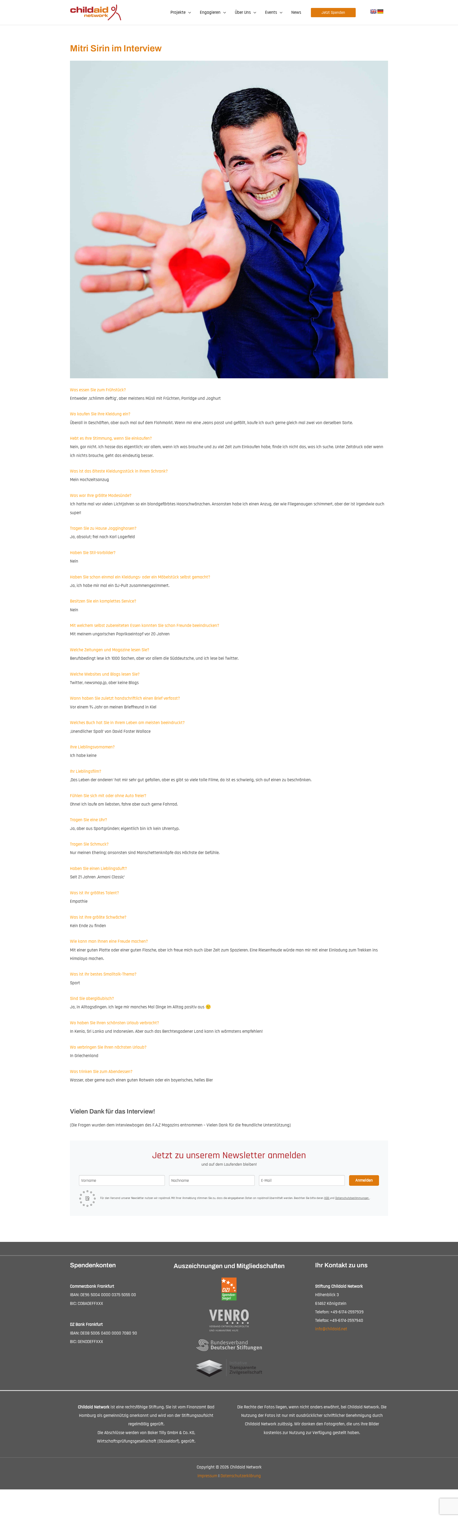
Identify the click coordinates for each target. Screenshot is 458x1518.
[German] (380, 11)
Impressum (207, 1476)
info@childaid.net (331, 1329)
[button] (188, 12)
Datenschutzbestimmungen (352, 1198)
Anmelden (364, 1180)
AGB (327, 1198)
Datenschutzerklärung (241, 1476)
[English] (373, 11)
